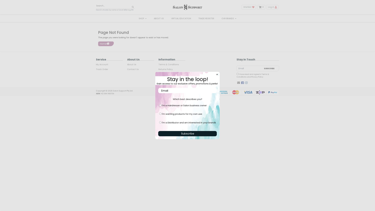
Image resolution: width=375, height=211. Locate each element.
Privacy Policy (257, 77)
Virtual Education (181, 18)
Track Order (102, 69)
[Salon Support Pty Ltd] (187, 7)
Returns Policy (165, 69)
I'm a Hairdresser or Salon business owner (184, 105)
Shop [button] (142, 18)
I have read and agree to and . (253, 75)
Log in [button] (271, 6)
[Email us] (238, 83)
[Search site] (133, 7)
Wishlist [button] (247, 6)
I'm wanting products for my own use (182, 113)
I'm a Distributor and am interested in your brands (189, 122)
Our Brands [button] (228, 18)
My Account (102, 64)
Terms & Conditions (168, 64)
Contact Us (133, 69)
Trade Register (206, 18)
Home (103, 43)
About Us (159, 18)
